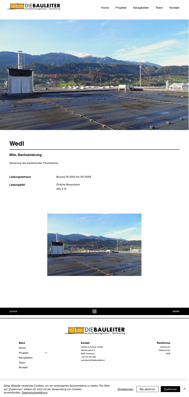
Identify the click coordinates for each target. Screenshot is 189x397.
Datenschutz (164, 350)
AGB (168, 353)
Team (22, 362)
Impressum (165, 347)
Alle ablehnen (147, 389)
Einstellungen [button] (125, 389)
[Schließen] (184, 389)
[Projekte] (46, 352)
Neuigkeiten (26, 357)
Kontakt (23, 367)
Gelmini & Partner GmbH (92, 347)
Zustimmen (170, 389)
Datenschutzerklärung (34, 392)
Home (22, 347)
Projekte (23, 352)
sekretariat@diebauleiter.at (93, 360)
